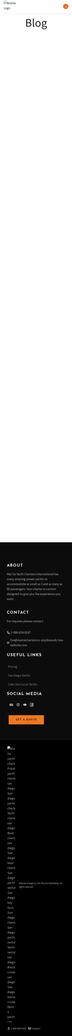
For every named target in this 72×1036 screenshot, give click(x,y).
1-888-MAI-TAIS (18, 1028)
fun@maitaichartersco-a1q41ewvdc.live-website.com (37, 642)
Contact (36, 1028)
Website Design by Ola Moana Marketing (39, 883)
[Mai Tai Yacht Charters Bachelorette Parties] (36, 245)
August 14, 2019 (18, 462)
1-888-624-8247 (20, 632)
